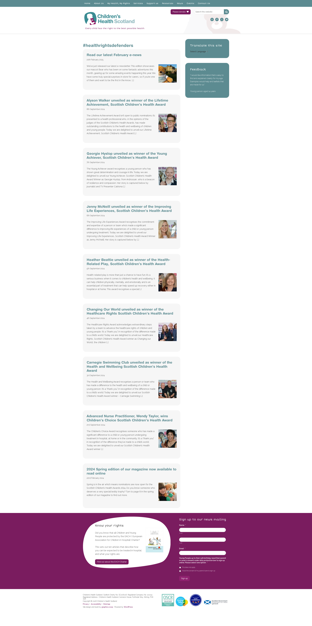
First (180, 533)
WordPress (128, 607)
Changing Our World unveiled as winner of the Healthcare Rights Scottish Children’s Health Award (130, 311)
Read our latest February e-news (114, 55)
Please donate (179, 12)
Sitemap (106, 604)
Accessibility (96, 604)
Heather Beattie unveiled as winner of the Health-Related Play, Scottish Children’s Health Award (128, 262)
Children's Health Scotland (124, 18)
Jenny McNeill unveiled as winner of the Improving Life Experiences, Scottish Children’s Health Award (129, 208)
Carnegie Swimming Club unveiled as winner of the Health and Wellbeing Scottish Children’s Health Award (129, 366)
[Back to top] (305, 619)
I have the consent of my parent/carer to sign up (198, 571)
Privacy (86, 604)
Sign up (184, 578)
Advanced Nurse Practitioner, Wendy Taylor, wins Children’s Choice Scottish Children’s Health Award (129, 418)
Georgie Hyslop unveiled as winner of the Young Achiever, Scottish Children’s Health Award (127, 155)
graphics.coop (107, 607)
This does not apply (188, 567)
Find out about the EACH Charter (112, 562)
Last (180, 543)
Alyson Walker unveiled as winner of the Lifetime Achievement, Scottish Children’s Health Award (127, 102)
